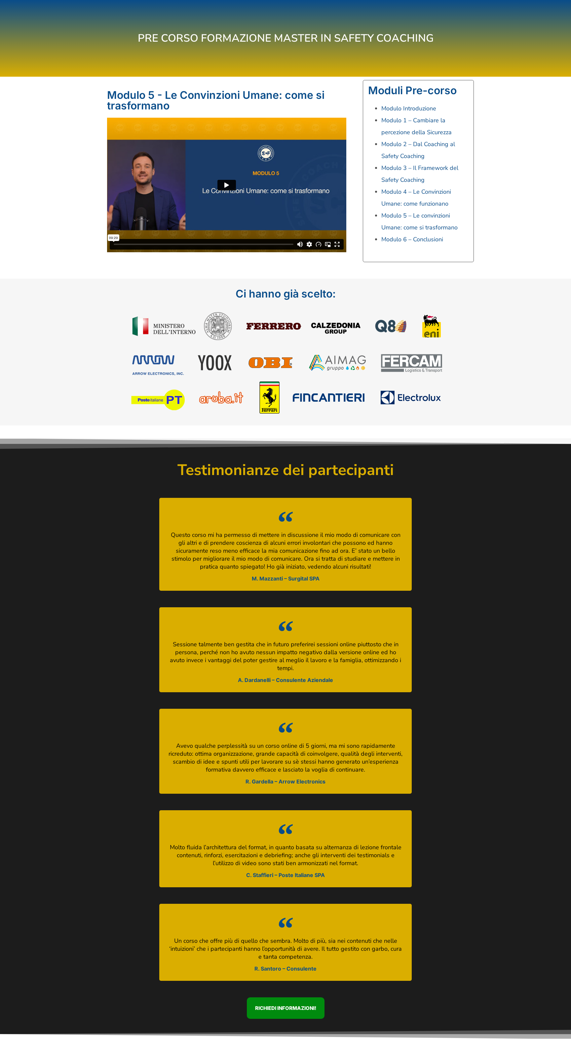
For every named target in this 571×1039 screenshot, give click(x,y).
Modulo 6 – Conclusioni (412, 239)
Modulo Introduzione (408, 108)
